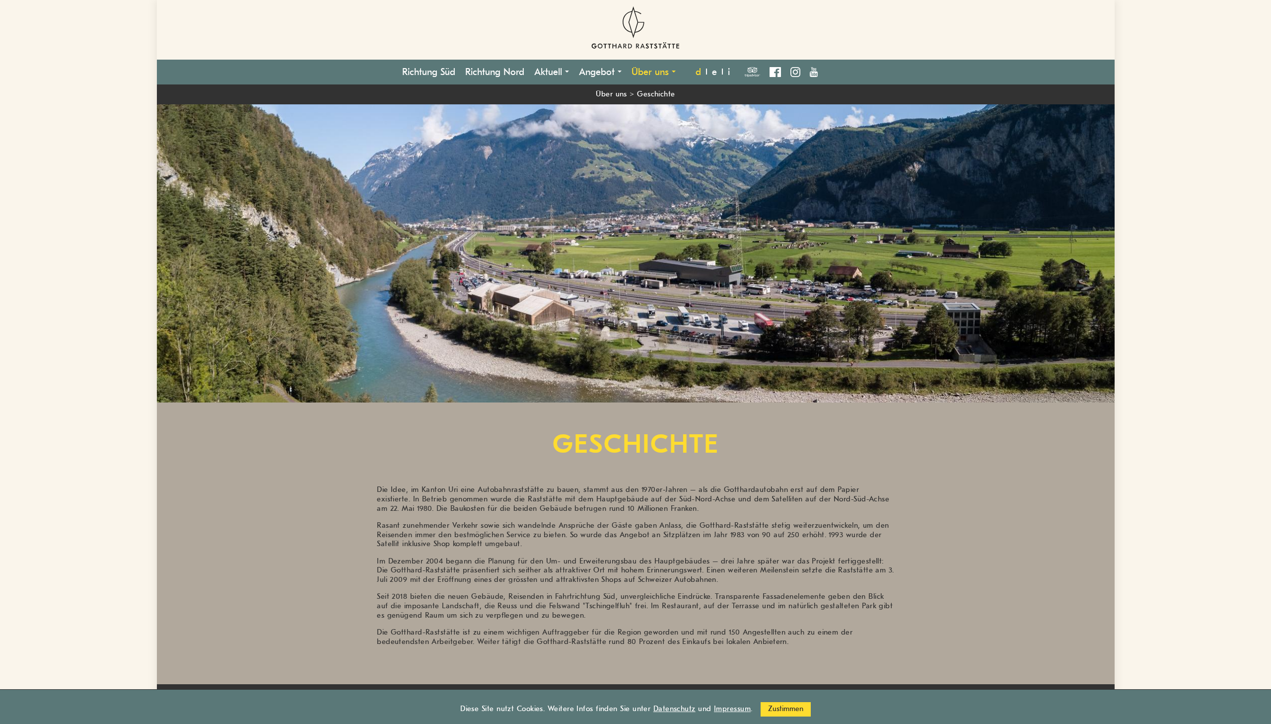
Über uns (652, 72)
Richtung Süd (428, 72)
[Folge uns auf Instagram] (798, 71)
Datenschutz (674, 709)
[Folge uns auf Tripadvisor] (756, 71)
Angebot (598, 72)
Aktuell (549, 72)
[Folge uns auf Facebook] (778, 71)
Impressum (732, 709)
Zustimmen (785, 709)
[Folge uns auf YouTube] (814, 71)
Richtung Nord (494, 72)
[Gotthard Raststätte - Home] (636, 30)
